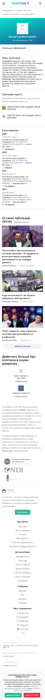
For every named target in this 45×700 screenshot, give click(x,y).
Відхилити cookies (32, 695)
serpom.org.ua (21, 396)
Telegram (23, 625)
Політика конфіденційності (22, 546)
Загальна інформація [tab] (14, 47)
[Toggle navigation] (4, 3)
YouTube (23, 629)
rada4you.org (21, 381)
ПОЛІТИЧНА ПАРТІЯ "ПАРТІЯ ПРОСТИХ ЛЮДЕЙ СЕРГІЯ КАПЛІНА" (16, 181)
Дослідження (22, 556)
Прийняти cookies (13, 695)
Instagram (23, 617)
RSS (22, 594)
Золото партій (23, 564)
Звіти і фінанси (22, 530)
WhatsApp (23, 621)
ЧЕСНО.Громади (22, 572)
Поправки (23, 580)
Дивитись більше (21, 222)
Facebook (23, 613)
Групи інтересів (22, 576)
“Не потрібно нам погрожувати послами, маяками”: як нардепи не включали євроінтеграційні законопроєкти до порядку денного (20, 256)
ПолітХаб (22, 560)
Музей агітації (23, 568)
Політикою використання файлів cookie (21, 687)
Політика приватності (22, 542)
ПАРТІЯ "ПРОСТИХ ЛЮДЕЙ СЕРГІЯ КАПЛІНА (14, 143)
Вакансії (22, 598)
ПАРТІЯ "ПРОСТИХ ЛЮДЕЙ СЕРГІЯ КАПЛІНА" (24, 116)
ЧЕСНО (10, 490)
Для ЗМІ (22, 590)
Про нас (22, 526)
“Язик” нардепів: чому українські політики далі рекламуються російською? (19, 334)
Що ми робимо (22, 552)
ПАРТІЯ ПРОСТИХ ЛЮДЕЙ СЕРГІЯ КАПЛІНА (23, 108)
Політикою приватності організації (27, 689)
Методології (22, 538)
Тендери (22, 602)
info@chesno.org (10, 665)
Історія (22, 534)
